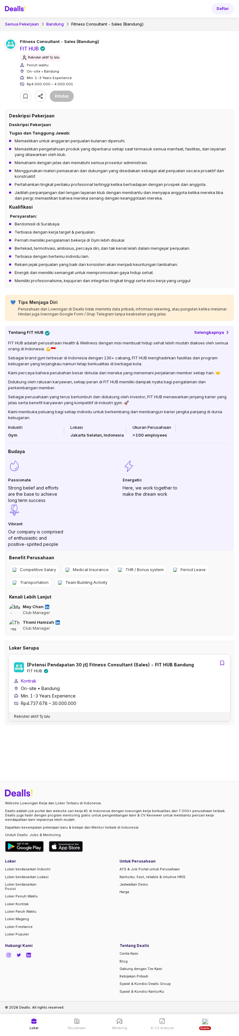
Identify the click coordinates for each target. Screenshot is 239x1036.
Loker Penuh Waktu (21, 896)
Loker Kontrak (17, 904)
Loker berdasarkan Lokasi (27, 877)
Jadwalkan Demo (134, 884)
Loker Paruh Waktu (20, 911)
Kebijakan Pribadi (134, 976)
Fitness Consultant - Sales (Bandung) (107, 23)
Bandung (55, 23)
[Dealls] (16, 9)
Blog (124, 961)
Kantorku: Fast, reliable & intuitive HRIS (152, 877)
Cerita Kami (129, 953)
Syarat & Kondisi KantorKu (142, 991)
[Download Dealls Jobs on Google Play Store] (24, 846)
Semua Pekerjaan (22, 23)
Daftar (223, 8)
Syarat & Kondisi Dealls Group (145, 984)
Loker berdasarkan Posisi (20, 886)
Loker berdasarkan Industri (27, 869)
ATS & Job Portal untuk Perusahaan (150, 869)
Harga (124, 892)
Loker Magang (17, 919)
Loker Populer (17, 934)
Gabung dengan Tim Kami (141, 969)
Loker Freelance (19, 927)
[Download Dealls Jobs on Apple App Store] (66, 846)
